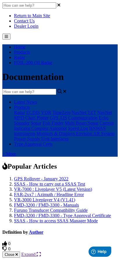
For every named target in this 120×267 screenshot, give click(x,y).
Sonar (36, 123)
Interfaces (59, 138)
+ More (9, 153)
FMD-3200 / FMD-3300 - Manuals (46, 205)
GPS (54, 117)
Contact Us (24, 20)
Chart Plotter (37, 117)
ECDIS (33, 112)
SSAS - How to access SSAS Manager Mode (56, 220)
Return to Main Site (32, 15)
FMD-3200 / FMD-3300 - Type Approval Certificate (62, 215)
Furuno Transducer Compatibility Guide (51, 210)
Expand (29, 254)
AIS (63, 117)
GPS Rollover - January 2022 (41, 178)
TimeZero (61, 112)
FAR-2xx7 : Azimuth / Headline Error (49, 194)
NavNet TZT (84, 112)
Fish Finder (53, 123)
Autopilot (58, 128)
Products (22, 52)
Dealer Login (26, 26)
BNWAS (97, 128)
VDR (46, 112)
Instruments (24, 133)
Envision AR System (95, 133)
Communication (83, 117)
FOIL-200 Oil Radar (33, 62)
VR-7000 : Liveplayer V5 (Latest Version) (53, 189)
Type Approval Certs (33, 144)
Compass (39, 128)
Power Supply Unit (32, 138)
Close (10, 254)
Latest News (25, 102)
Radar (19, 57)
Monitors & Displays (56, 133)
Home (19, 46)
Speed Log (78, 128)
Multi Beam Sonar (81, 123)
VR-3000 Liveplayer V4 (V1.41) (44, 199)
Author (36, 232)
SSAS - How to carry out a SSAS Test (49, 184)
